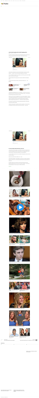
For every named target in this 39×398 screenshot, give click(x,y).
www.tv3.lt (10, 166)
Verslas (11, 0)
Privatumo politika (23, 0)
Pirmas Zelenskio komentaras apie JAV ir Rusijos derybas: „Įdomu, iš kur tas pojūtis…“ (6, 390)
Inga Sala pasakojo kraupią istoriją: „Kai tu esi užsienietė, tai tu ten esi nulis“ (27, 340)
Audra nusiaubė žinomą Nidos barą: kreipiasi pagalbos (9, 340)
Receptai (9, 0)
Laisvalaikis (20, 0)
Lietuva (1, 0)
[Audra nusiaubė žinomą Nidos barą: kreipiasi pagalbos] (3, 340)
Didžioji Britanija (6, 0)
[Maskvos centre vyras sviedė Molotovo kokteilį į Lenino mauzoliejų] (32, 347)
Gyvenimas (14, 0)
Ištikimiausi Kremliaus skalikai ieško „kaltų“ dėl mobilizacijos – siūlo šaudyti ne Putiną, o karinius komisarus (19, 391)
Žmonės (16, 0)
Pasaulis (3, 0)
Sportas (18, 0)
